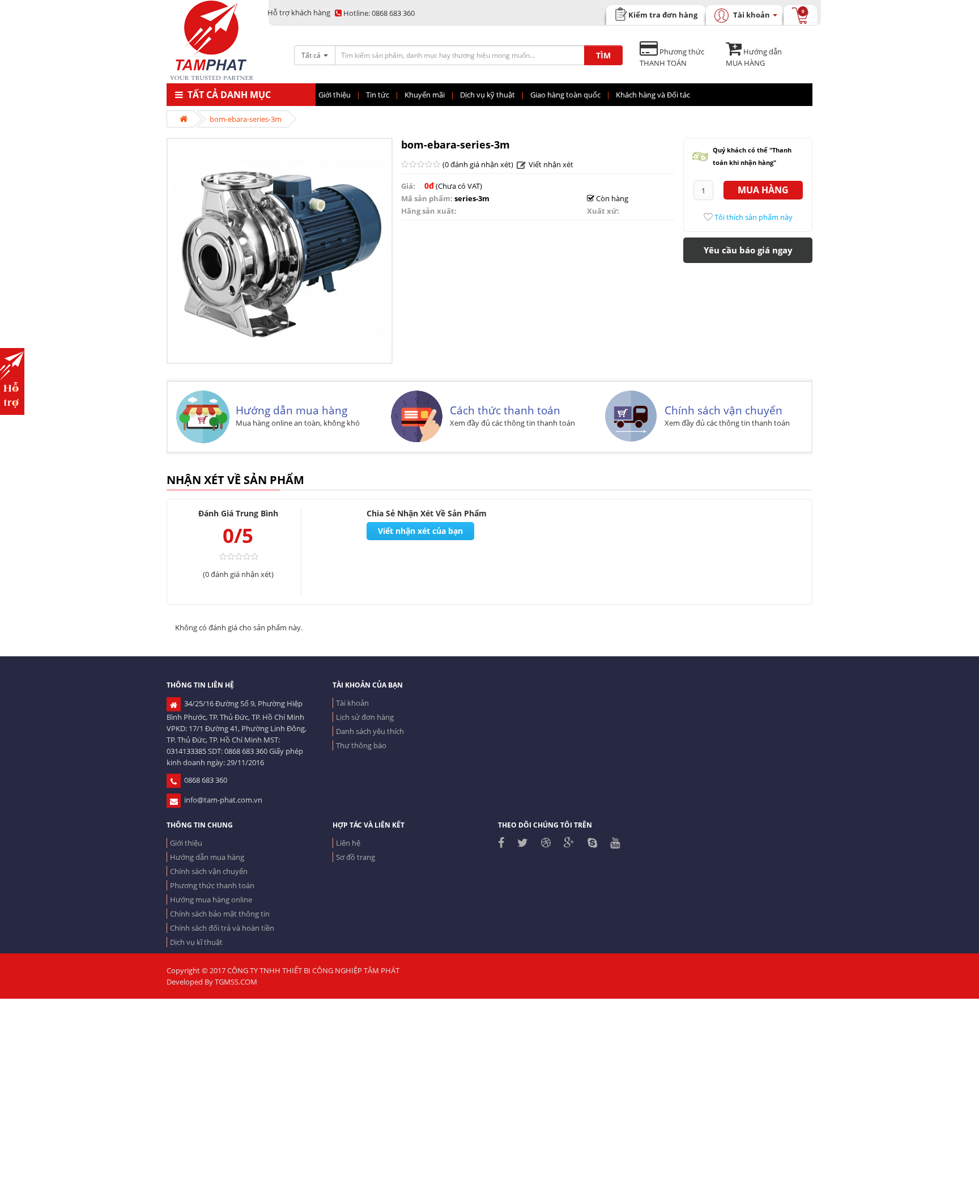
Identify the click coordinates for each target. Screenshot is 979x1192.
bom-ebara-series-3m (246, 119)
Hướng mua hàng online (211, 899)
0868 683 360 (379, 13)
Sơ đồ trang (355, 857)
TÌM (603, 55)
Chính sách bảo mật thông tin (220, 914)
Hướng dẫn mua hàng (291, 410)
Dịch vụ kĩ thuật (196, 942)
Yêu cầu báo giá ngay (748, 250)
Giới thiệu (186, 843)
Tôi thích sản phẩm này (753, 217)
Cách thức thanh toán (505, 410)
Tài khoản (352, 703)
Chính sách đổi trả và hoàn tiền (222, 928)
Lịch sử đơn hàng (365, 717)
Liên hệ (348, 843)
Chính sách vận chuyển (723, 410)
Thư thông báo (361, 745)
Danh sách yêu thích (370, 731)
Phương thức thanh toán (212, 885)
